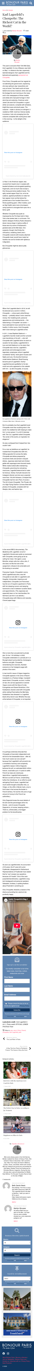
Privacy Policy (24, 1006)
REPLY (14, 1202)
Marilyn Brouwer (17, 31)
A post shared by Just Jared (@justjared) (18, 176)
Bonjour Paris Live (20, 1359)
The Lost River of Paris (13, 1038)
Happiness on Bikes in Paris (12, 1135)
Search (17, 1255)
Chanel (23, 1030)
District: (5, 1239)
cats (11, 1030)
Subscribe (17, 1010)
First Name (8, 977)
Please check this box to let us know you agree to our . (17, 1004)
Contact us (6, 1361)
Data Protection (7, 1363)
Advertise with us (15, 1361)
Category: (6, 1247)
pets (20, 1032)
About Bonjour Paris (8, 1357)
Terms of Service (20, 1016)
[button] (17, 1082)
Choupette (6, 1032)
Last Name (8, 986)
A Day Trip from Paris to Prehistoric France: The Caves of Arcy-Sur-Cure (16, 1048)
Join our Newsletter (8, 1359)
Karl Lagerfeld (14, 1032)
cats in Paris (17, 1030)
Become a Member (21, 1357)
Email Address (10, 994)
